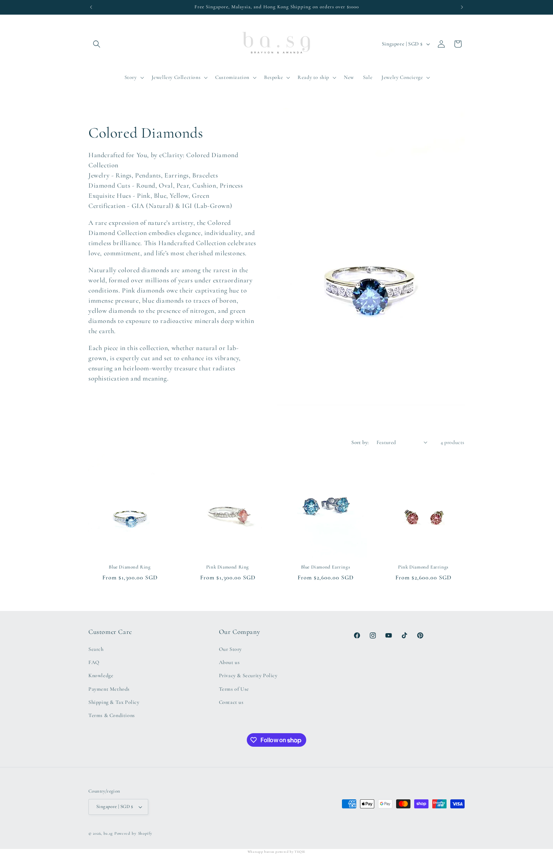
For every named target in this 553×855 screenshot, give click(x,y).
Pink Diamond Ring (227, 567)
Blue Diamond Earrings (325, 567)
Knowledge (100, 675)
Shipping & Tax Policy (114, 702)
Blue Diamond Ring (129, 567)
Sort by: (360, 442)
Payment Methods (109, 689)
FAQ (94, 662)
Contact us (231, 702)
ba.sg (108, 833)
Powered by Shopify (133, 833)
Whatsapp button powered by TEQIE (276, 852)
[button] (96, 44)
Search (96, 649)
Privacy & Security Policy (248, 675)
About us (229, 662)
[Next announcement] (462, 7)
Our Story (230, 649)
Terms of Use (234, 689)
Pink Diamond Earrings (423, 567)
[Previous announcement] (91, 7)
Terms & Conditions (111, 715)
